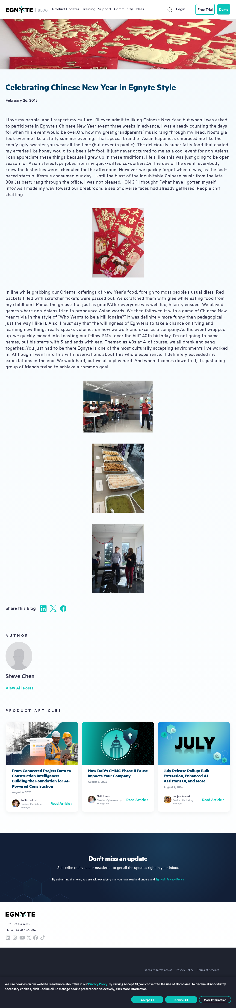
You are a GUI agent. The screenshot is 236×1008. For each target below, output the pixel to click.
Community (123, 8)
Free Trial (205, 9)
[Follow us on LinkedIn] (8, 938)
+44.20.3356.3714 (25, 930)
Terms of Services (208, 969)
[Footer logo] (20, 913)
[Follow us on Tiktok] (42, 938)
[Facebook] (63, 608)
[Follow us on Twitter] (28, 938)
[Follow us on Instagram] (14, 938)
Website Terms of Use (158, 969)
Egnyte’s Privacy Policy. (170, 879)
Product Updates (65, 8)
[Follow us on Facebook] (35, 938)
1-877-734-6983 (20, 924)
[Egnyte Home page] (19, 9)
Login (180, 9)
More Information (215, 999)
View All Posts (19, 688)
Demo (223, 9)
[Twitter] (53, 608)
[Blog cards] (42, 766)
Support (104, 8)
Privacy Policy (184, 969)
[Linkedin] (43, 608)
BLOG (43, 10)
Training (88, 8)
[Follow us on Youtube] (21, 938)
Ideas (140, 8)
